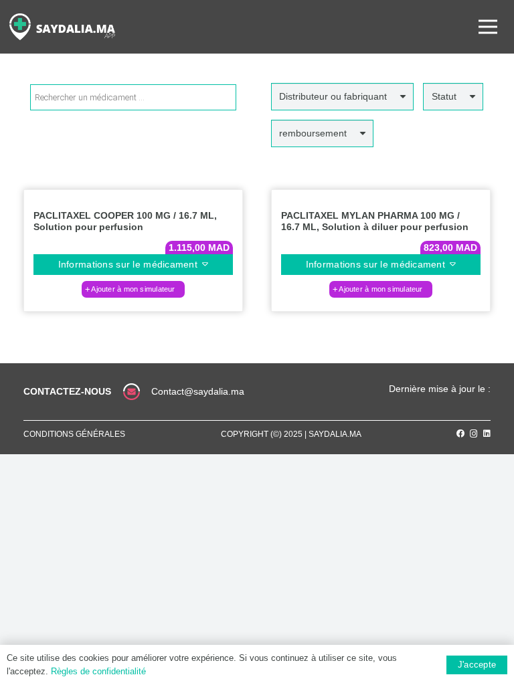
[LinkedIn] (487, 433)
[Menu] (488, 26)
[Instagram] (474, 433)
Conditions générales (74, 434)
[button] (133, 289)
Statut (444, 96)
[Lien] (62, 26)
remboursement (313, 133)
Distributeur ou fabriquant (333, 96)
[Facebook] (460, 433)
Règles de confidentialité (98, 671)
